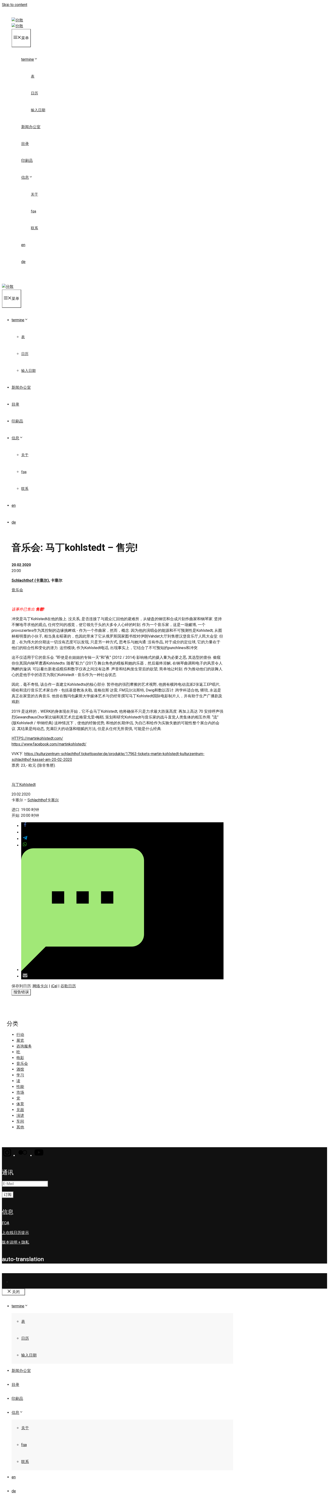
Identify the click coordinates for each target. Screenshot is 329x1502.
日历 (34, 93)
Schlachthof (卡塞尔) (30, 580)
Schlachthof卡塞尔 (43, 800)
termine (27, 59)
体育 (20, 1104)
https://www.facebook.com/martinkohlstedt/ (49, 744)
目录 (25, 143)
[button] (25, 825)
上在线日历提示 (15, 1232)
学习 (20, 1075)
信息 (25, 177)
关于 (34, 194)
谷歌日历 (68, 986)
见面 (20, 1109)
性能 (20, 1086)
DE (23, 261)
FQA (33, 211)
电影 (20, 1057)
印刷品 (27, 160)
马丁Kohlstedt (24, 784)
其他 (20, 1127)
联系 (34, 228)
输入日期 (38, 110)
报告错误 (21, 992)
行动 (20, 1034)
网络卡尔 (40, 986)
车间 (20, 1121)
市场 (20, 1092)
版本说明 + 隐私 (15, 1242)
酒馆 (20, 1069)
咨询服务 (24, 1046)
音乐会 (17, 590)
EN (23, 245)
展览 (20, 1040)
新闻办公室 (30, 127)
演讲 (20, 1115)
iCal (54, 986)
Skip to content (14, 4)
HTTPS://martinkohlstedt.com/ (37, 738)
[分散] (17, 26)
